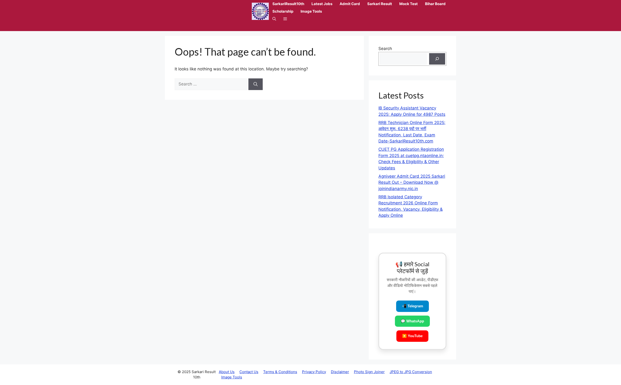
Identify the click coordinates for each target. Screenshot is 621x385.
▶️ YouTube (412, 336)
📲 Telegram (412, 306)
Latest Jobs (321, 3)
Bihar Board (435, 3)
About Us (227, 371)
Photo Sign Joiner (369, 371)
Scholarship (282, 11)
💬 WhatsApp (412, 321)
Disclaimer (340, 371)
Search (385, 48)
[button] (274, 19)
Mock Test (408, 3)
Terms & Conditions (280, 371)
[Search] (255, 84)
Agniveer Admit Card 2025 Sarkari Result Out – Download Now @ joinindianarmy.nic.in (411, 182)
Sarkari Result (379, 3)
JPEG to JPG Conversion (411, 371)
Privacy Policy (314, 371)
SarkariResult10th (288, 3)
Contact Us (248, 371)
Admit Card (350, 3)
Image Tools (311, 11)
